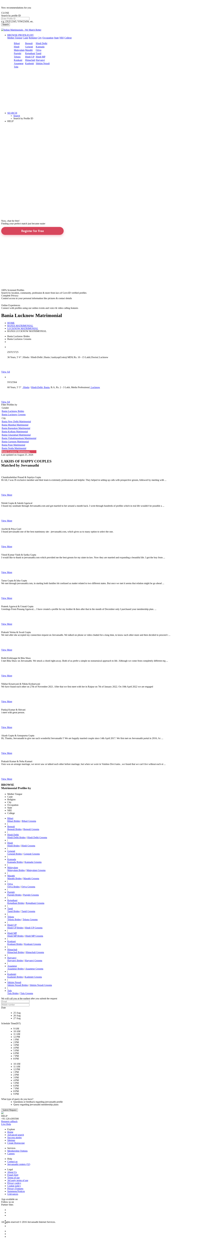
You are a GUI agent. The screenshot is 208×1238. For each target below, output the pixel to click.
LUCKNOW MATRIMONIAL (22, 328)
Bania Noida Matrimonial (14, 448)
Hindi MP (40, 56)
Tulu (16, 66)
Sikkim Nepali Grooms (41, 985)
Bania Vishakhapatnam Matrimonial (19, 438)
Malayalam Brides (16, 870)
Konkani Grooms (32, 944)
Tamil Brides (13, 911)
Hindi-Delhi (37, 387)
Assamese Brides (15, 968)
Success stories (14, 1137)
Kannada (40, 46)
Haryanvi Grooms (33, 960)
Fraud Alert (12, 1175)
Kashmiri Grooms (33, 977)
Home (10, 1132)
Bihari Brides (13, 821)
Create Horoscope (16, 1143)
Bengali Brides (14, 829)
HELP (10, 121)
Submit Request (9, 1110)
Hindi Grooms (28, 845)
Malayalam (19, 50)
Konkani (18, 60)
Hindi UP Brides (15, 927)
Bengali (29, 43)
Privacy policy (14, 1183)
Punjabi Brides (14, 895)
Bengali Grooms (31, 829)
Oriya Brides (13, 886)
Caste (25, 37)
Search (5, 24)
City (40, 37)
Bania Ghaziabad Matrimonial (16, 435)
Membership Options (17, 1151)
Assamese (18, 63)
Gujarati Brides (14, 854)
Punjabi (17, 53)
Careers (11, 1153)
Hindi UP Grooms (33, 927)
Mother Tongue (14, 37)
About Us (12, 1172)
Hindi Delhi (41, 43)
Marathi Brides (14, 878)
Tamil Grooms (28, 911)
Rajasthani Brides (15, 903)
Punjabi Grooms (31, 895)
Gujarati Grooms (32, 854)
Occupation (47, 37)
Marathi (29, 50)
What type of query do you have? (17, 1099)
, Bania (46, 387)
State (56, 37)
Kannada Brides (15, 862)
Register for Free (32, 231)
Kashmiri (29, 63)
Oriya (38, 50)
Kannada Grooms (33, 862)
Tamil (38, 53)
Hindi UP (29, 56)
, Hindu (25, 387)
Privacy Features (15, 1188)
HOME (11, 323)
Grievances (12, 1194)
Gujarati (29, 46)
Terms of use (13, 1177)
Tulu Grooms (26, 993)
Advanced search (15, 1134)
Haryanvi (40, 60)
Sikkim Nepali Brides (17, 985)
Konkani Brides (15, 944)
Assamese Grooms (34, 968)
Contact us (12, 1161)
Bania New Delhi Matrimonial (16, 421)
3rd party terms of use (17, 1180)
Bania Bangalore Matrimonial (16, 428)
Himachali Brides (15, 952)
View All (5, 372)
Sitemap (11, 1140)
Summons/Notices (16, 1191)
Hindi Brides (13, 845)
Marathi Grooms (31, 878)
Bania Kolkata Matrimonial (15, 431)
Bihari (17, 43)
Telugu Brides (14, 919)
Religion (33, 37)
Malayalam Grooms (36, 870)
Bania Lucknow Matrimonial (16, 451)
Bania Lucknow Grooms (14, 414)
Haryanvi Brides (15, 960)
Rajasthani (30, 53)
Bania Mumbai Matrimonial (15, 425)
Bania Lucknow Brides (13, 411)
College (68, 37)
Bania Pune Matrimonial (13, 445)
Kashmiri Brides (15, 977)
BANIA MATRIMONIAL (20, 325)
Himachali (30, 60)
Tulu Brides (13, 993)
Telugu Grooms (30, 919)
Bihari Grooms (29, 821)
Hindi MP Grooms (34, 936)
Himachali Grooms (35, 952)
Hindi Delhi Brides (16, 837)
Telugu (17, 56)
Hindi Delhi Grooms (37, 837)
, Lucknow (95, 387)
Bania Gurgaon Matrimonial (15, 441)
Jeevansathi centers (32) (18, 1164)
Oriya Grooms (28, 886)
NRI (61, 37)
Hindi (16, 46)
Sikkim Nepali (43, 63)
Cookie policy (14, 1186)
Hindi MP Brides (15, 936)
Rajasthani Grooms (35, 903)
